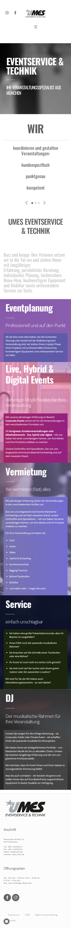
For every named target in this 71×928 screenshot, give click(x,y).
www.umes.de (17, 854)
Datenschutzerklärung (46, 914)
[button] (6, 921)
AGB (27, 914)
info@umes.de (16, 852)
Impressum (14, 914)
